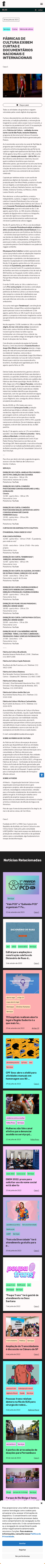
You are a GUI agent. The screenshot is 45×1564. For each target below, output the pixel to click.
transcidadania (11, 1340)
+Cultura (12, 464)
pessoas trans (11, 1388)
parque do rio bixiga (20, 1492)
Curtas (14, 29)
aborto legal (10, 997)
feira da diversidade (29, 1225)
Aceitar (22, 1543)
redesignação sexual (25, 1388)
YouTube (36, 144)
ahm (8, 947)
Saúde (22, 1393)
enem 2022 (10, 1174)
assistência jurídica (13, 1225)
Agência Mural (12, 1393)
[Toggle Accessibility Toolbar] (41, 775)
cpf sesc (24, 1062)
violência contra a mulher (15, 1118)
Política (22, 1341)
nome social (21, 1174)
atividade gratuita (12, 1062)
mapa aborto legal (12, 1002)
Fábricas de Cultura (23, 461)
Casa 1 (5, 67)
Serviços (6, 29)
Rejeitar (22, 1550)
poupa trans (10, 1285)
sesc (30, 1062)
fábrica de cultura (26, 29)
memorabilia (22, 947)
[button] (41, 1503)
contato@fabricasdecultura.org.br (21, 734)
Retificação (10, 1229)
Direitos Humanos (23, 1007)
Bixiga (8, 1492)
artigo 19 (20, 997)
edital (14, 947)
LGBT (8, 1234)
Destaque (10, 1007)
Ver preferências (22, 1556)
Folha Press (10, 1123)
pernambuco (11, 1444)
